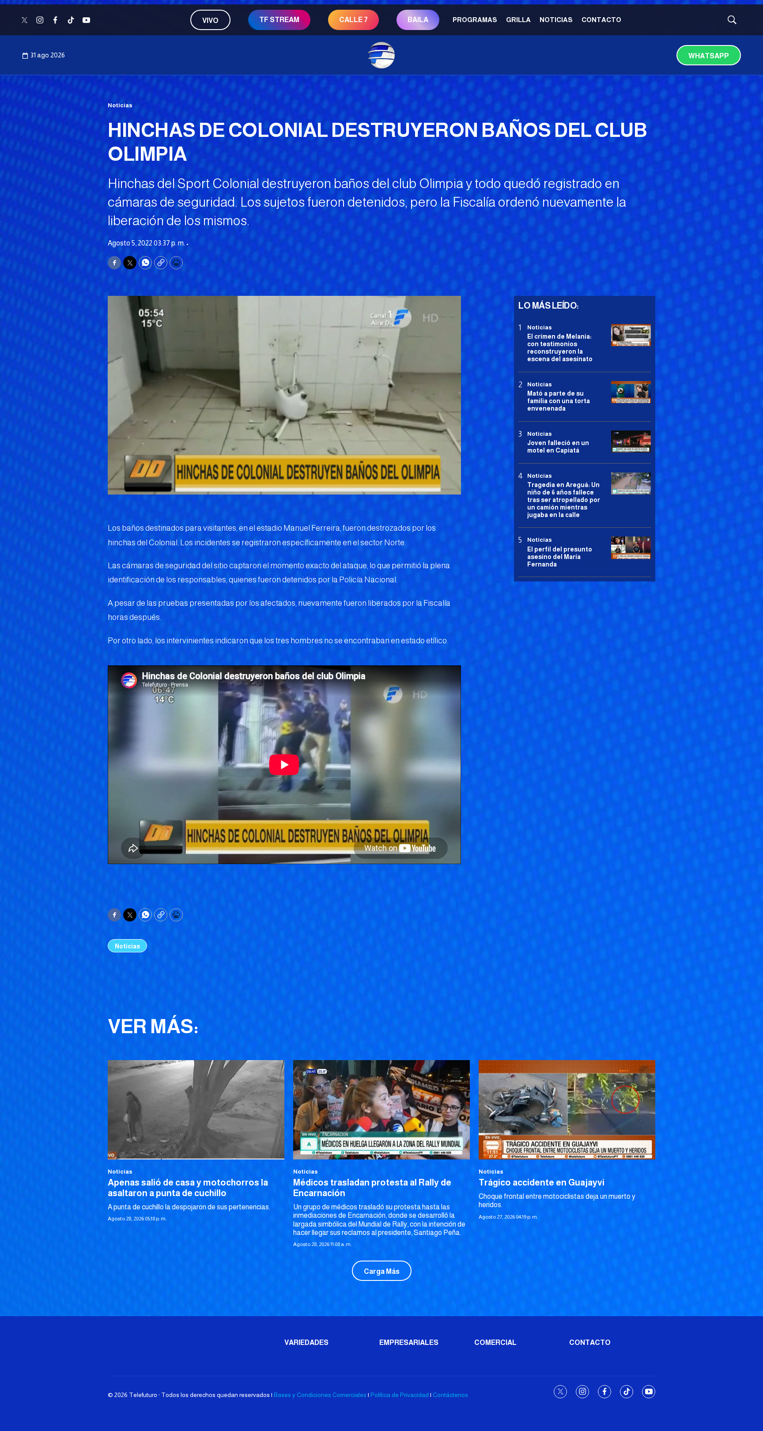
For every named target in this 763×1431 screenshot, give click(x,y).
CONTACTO (601, 19)
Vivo (210, 20)
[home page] (381, 55)
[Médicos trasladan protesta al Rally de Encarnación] (381, 1109)
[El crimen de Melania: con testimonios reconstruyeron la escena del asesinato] (631, 335)
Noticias (556, 19)
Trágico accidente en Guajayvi (541, 1182)
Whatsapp (708, 56)
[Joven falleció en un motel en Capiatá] (631, 441)
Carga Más (382, 1271)
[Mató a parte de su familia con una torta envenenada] (631, 392)
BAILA (418, 19)
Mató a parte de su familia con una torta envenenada (558, 401)
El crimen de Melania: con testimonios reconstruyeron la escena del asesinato (560, 347)
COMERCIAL (495, 1342)
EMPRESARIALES (408, 1342)
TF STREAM (279, 19)
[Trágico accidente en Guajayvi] (567, 1109)
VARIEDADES (306, 1342)
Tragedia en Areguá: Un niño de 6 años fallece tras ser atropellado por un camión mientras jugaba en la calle (563, 499)
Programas (475, 19)
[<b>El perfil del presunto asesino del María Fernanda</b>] (631, 547)
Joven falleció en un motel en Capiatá (558, 446)
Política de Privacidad (399, 1394)
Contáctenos (450, 1394)
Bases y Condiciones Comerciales (320, 1394)
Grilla (518, 19)
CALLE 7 (353, 19)
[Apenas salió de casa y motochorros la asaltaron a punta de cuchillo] (196, 1109)
